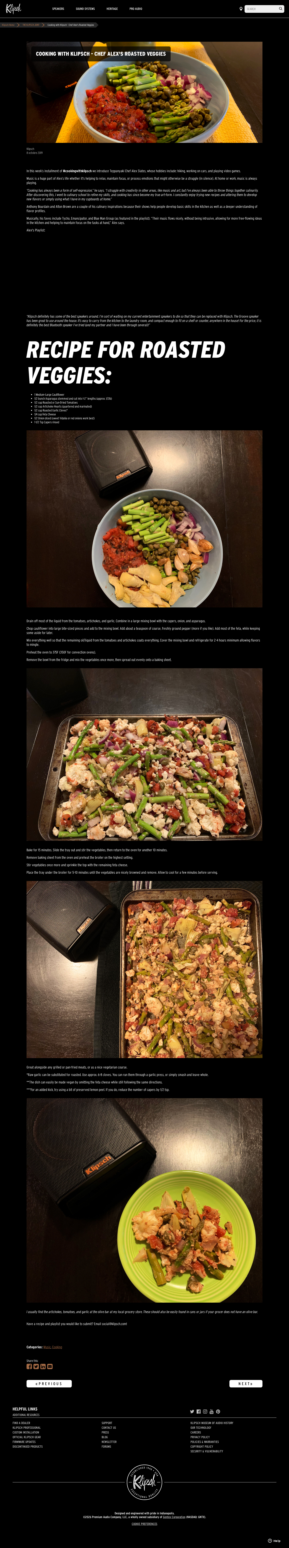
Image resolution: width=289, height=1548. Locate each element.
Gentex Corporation (174, 1517)
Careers (196, 1432)
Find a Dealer (21, 1423)
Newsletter (109, 1442)
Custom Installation (26, 1432)
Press (105, 1432)
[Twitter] (192, 1412)
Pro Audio (136, 8)
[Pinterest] (218, 1412)
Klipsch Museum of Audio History (212, 1423)
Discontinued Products (28, 1446)
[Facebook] (199, 1412)
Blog (105, 1437)
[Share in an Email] (49, 1367)
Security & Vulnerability (207, 1451)
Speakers (58, 8)
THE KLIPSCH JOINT (31, 24)
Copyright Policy (202, 1446)
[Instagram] (205, 1412)
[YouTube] (212, 1412)
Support (107, 1423)
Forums (106, 1446)
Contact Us (109, 1427)
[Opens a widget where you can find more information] (274, 1541)
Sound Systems (85, 8)
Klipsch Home (8, 24)
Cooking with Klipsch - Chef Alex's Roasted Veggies (71, 24)
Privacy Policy (200, 1437)
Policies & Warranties (205, 1442)
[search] (280, 8)
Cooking (57, 1347)
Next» (245, 1384)
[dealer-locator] (241, 9)
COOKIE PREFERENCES (144, 1524)
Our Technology (201, 1427)
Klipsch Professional (27, 1427)
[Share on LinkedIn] (43, 1367)
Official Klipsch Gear (27, 1437)
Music (47, 1347)
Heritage (112, 8)
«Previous (49, 1384)
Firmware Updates (24, 1442)
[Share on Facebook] (29, 1367)
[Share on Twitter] (36, 1367)
